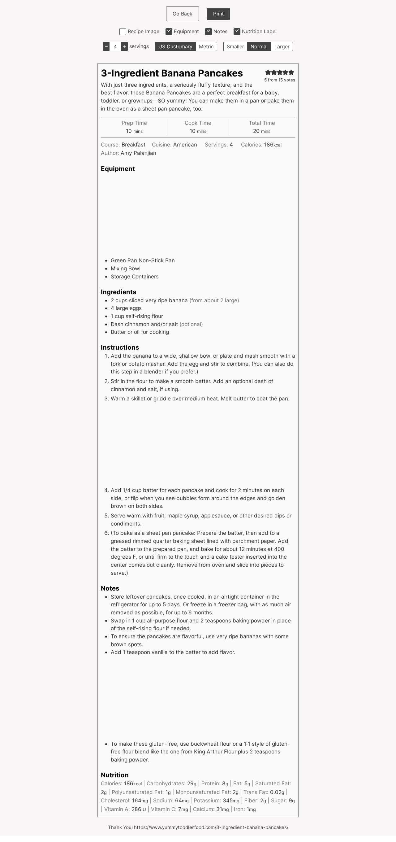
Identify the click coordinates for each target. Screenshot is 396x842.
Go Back (182, 14)
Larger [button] (282, 46)
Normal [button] (259, 46)
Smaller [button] (235, 46)
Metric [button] (206, 46)
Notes (220, 31)
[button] (268, 72)
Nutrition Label (259, 31)
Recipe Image (143, 31)
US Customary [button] (175, 46)
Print (218, 13)
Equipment (186, 31)
